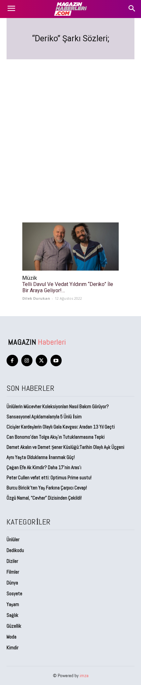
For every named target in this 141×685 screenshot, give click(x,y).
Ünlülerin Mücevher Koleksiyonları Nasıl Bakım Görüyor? (58, 406)
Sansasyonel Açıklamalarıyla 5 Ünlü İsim (44, 416)
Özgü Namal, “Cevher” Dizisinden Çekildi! (44, 498)
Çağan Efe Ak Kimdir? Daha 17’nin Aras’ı (44, 467)
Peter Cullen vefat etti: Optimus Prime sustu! (49, 477)
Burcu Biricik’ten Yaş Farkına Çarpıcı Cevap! (47, 488)
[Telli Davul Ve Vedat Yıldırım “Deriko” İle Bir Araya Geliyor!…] (70, 246)
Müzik (29, 278)
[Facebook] (12, 360)
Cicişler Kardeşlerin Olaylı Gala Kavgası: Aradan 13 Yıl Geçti (61, 427)
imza (84, 675)
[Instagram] (27, 360)
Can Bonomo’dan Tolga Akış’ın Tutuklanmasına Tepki (56, 437)
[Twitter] (41, 360)
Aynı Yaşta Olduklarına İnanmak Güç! (41, 457)
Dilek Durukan (36, 298)
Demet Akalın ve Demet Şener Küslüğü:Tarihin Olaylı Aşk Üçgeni (65, 447)
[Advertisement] (70, 133)
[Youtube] (56, 360)
